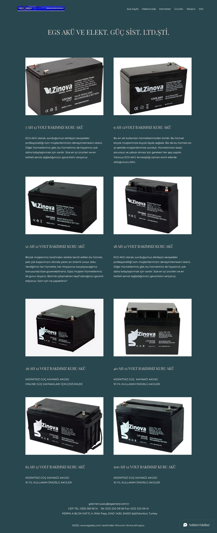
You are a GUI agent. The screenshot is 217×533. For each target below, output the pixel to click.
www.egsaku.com (90, 525)
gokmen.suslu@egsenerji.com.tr (109, 503)
